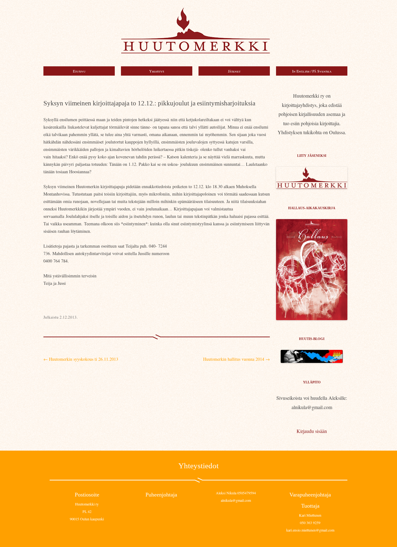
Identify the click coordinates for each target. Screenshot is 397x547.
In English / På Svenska (312, 70)
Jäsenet (234, 70)
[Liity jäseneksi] (311, 186)
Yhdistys (156, 70)
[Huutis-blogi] (312, 361)
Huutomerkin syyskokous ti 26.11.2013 (80, 359)
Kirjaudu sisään (312, 431)
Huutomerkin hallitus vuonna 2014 (236, 359)
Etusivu (79, 70)
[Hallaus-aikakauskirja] (311, 269)
